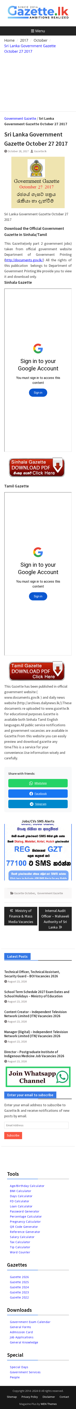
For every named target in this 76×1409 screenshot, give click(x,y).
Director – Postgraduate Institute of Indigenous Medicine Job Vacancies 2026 (34, 1054)
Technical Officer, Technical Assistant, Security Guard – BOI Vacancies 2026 (32, 974)
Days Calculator (21, 1196)
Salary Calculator (22, 1237)
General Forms (20, 1327)
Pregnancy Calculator (25, 1222)
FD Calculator (19, 1201)
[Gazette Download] (36, 477)
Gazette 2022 (19, 1297)
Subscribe (13, 1135)
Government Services (25, 1372)
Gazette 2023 (19, 1292)
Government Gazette (20, 118)
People (15, 1377)
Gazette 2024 (19, 1287)
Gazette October (24, 893)
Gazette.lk (40, 151)
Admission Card (21, 1332)
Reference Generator (25, 1232)
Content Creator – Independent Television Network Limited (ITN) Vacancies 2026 (35, 1014)
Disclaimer (49, 1397)
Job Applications (21, 1337)
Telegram (40, 804)
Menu (40, 30)
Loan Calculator (21, 1206)
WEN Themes (49, 1404)
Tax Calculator (20, 1242)
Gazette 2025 (19, 1282)
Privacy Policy (29, 1397)
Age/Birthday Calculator (27, 1186)
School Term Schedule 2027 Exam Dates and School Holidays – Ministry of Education (36, 994)
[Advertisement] (38, 81)
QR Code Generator (24, 1227)
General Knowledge (24, 1342)
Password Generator (24, 1211)
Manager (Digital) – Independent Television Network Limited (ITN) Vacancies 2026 (36, 1034)
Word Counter (20, 1252)
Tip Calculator (20, 1247)
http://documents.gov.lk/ (24, 260)
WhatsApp (40, 783)
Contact (64, 1397)
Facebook (41, 793)
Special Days (19, 1367)
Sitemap (12, 1397)
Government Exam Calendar (30, 1322)
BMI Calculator (20, 1191)
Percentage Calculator (26, 1216)
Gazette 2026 (19, 1277)
